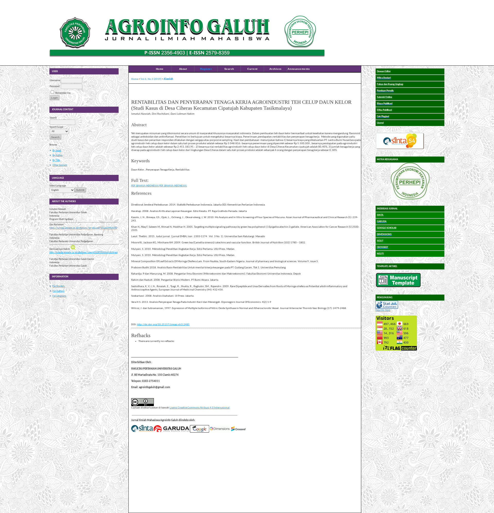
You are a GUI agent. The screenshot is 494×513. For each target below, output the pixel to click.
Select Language (57, 185)
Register (206, 68)
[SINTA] (142, 432)
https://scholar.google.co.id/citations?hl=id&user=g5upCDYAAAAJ (83, 228)
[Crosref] (238, 432)
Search (229, 68)
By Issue (56, 150)
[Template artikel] (398, 286)
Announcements (299, 68)
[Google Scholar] (199, 432)
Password (54, 86)
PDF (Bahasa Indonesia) (145, 186)
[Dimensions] (219, 432)
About (183, 68)
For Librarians (59, 296)
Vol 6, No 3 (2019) (150, 79)
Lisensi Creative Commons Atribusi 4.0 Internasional (200, 407)
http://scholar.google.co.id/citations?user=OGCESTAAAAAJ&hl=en (83, 252)
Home (160, 68)
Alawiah (168, 79)
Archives (275, 68)
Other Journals (59, 165)
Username (55, 80)
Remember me (62, 93)
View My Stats (382, 310)
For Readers (58, 286)
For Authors (58, 291)
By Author (57, 155)
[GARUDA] (171, 432)
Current (252, 68)
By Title (56, 160)
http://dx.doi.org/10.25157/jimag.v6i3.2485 (163, 324)
